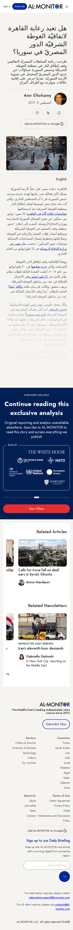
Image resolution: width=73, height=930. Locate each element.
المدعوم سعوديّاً (36, 314)
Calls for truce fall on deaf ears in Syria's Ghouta (38, 572)
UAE (67, 758)
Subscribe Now (56, 724)
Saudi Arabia (62, 748)
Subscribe (20, 6)
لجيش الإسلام (58, 309)
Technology (29, 753)
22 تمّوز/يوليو (40, 276)
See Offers (36, 508)
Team (33, 811)
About (32, 801)
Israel (67, 763)
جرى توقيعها (39, 266)
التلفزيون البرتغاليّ (50, 377)
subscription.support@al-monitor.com (49, 897)
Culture (32, 758)
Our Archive (29, 763)
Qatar (66, 778)
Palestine (65, 768)
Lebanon (65, 783)
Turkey (66, 743)
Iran (68, 753)
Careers (31, 816)
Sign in (7, 6)
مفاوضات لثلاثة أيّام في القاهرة (47, 213)
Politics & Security (26, 743)
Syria (67, 788)
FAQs (67, 811)
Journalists (30, 806)
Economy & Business (24, 748)
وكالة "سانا (16, 286)
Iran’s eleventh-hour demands (40, 648)
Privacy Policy (62, 806)
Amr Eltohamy (37, 95)
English (61, 179)
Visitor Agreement (60, 801)
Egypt (67, 773)
